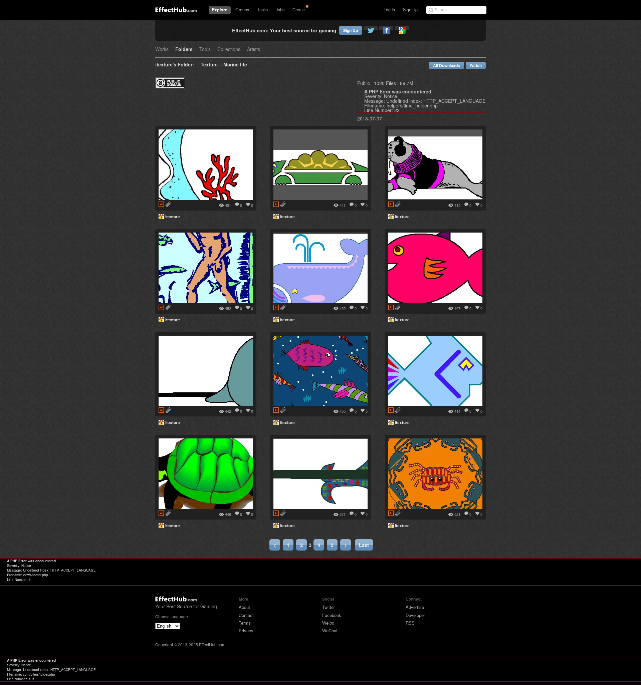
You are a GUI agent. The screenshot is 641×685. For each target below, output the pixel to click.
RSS (410, 623)
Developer (415, 615)
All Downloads (446, 65)
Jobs (280, 10)
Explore (219, 10)
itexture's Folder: (174, 65)
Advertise (415, 607)
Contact (246, 615)
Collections (228, 49)
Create (298, 10)
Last (364, 545)
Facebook (331, 615)
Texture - (212, 65)
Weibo (328, 623)
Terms (245, 623)
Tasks (262, 10)
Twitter (328, 607)
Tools (205, 49)
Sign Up (410, 10)
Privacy (246, 630)
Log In (389, 10)
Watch (476, 65)
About (244, 607)
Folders (184, 49)
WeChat (330, 630)
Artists (253, 49)
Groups (242, 10)
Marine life (235, 65)
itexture (172, 217)
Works (162, 49)
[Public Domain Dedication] (170, 86)
